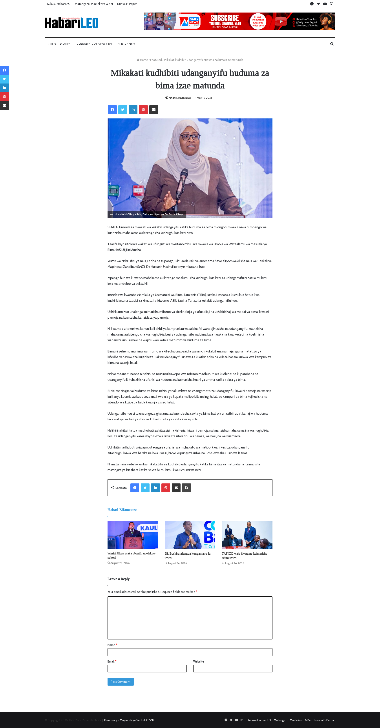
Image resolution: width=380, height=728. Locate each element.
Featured (156, 60)
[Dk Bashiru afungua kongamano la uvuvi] (190, 535)
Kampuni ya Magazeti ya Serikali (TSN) (129, 720)
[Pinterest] (143, 109)
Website (198, 661)
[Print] (186, 487)
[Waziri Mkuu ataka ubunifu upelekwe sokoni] (133, 535)
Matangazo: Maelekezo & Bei (94, 3)
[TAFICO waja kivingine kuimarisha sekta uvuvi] (247, 535)
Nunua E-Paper (127, 3)
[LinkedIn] (133, 109)
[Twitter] (122, 109)
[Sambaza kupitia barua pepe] (153, 109)
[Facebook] (112, 109)
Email (112, 661)
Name (112, 645)
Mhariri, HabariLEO (180, 97)
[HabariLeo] (71, 22)
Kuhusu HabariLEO (59, 3)
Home (143, 60)
